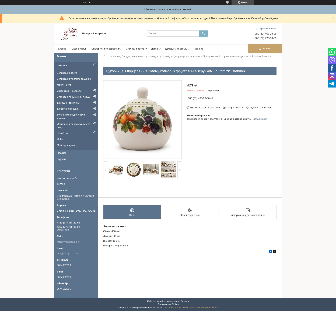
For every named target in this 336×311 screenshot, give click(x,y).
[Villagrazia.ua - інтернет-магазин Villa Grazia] (69, 33)
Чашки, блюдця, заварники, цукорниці (134, 56)
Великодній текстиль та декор (74, 78)
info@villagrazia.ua (67, 253)
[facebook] (270, 252)
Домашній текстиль (176, 48)
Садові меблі (79, 48)
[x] (274, 252)
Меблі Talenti (64, 84)
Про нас (198, 48)
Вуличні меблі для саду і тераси (71, 116)
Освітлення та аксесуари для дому (73, 125)
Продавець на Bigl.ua (168, 304)
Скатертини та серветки (105, 48)
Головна (61, 48)
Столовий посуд (135, 48)
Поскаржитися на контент (177, 307)
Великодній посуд (67, 72)
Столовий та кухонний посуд (73, 96)
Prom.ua (185, 301)
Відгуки (61, 159)
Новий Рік (62, 133)
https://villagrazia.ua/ (68, 241)
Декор (154, 48)
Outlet (60, 139)
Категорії (62, 65)
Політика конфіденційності (204, 307)
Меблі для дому (66, 145)
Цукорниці (164, 56)
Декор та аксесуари (68, 108)
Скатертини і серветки (69, 90)
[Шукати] (203, 33)
